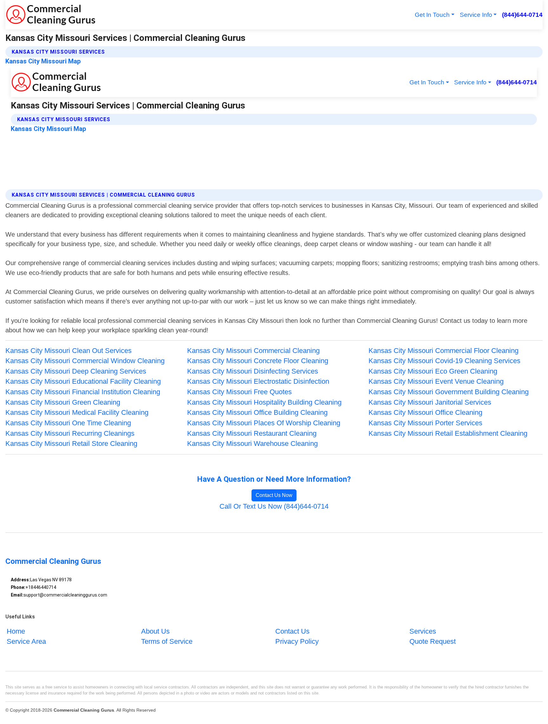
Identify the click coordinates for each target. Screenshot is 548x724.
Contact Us (292, 631)
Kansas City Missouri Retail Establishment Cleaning (448, 433)
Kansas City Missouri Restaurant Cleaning (251, 433)
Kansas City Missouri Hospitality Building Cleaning (264, 402)
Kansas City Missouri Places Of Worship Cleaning (263, 423)
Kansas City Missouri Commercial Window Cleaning (85, 361)
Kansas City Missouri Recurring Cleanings (69, 433)
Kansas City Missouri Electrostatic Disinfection (258, 381)
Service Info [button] (476, 14)
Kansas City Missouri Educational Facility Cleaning (83, 381)
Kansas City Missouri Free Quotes (239, 392)
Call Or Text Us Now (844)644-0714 (274, 506)
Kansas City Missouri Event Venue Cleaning (436, 381)
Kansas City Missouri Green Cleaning (62, 402)
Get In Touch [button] (432, 14)
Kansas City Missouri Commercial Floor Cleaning (444, 351)
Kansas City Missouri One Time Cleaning (68, 423)
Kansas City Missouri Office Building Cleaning (257, 412)
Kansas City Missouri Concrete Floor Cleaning (257, 361)
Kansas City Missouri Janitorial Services (430, 402)
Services (422, 631)
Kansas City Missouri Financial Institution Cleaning (82, 392)
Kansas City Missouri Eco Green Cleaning (433, 371)
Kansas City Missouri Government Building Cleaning (449, 392)
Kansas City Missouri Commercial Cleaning (253, 351)
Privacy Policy (297, 641)
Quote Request (432, 641)
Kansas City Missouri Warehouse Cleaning (252, 443)
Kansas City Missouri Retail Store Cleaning (71, 443)
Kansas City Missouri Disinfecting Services (252, 371)
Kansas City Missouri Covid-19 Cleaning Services (444, 361)
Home (16, 631)
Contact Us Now (274, 495)
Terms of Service (166, 641)
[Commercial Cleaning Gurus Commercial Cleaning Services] (50, 15)
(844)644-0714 (522, 14)
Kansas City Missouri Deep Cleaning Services (75, 371)
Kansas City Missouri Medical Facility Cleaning (76, 412)
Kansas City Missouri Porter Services (425, 423)
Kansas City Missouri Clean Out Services (68, 351)
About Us (155, 631)
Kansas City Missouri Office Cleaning (425, 412)
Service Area (26, 641)
